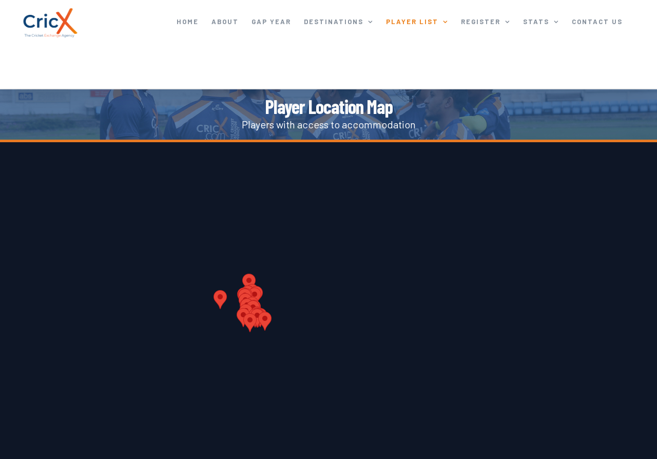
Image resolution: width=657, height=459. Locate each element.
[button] (220, 299)
